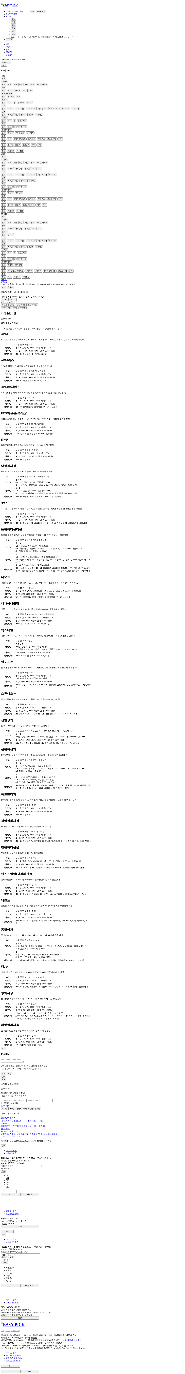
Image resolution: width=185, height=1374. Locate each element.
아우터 (4, 82)
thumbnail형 (6, 308)
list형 (15, 308)
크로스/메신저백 (29, 205)
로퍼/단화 (31, 139)
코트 (9, 85)
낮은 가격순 (21, 305)
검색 (32, 11)
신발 (3, 136)
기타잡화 (20, 151)
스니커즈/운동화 (20, 139)
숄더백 (10, 145)
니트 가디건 (20, 109)
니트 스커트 (65, 109)
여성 (8, 47)
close (4, 65)
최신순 (4, 305)
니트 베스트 (31, 109)
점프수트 (21, 103)
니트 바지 (75, 109)
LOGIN (9, 40)
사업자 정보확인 (74, 1340)
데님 (21, 85)
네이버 (4, 1263)
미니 (9, 103)
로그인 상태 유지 (11, 1103)
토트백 (17, 145)
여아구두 (29, 271)
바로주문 (5, 59)
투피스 (29, 103)
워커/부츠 (41, 139)
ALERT (9, 16)
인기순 (11, 305)
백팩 (33, 145)
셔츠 (18, 97)
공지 (13, 25)
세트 (3, 124)
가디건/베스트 (42, 85)
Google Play (6, 1136)
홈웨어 (10, 265)
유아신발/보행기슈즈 (15, 271)
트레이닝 (39, 115)
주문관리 (14, 59)
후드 (24, 91)
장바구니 (22, 59)
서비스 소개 (11, 1353)
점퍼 (32, 85)
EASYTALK (11, 14)
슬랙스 (23, 115)
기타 (60, 139)
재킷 (15, 85)
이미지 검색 (41, 11)
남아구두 (38, 271)
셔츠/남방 (18, 169)
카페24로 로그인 (23, 1124)
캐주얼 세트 (21, 127)
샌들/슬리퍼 (51, 139)
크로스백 (26, 145)
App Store (15, 1136)
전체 (13, 19)
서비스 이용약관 (13, 1355)
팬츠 (3, 112)
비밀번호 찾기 (12, 1153)
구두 (9, 139)
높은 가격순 (32, 305)
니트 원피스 (42, 109)
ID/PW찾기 (6, 1106)
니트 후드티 (53, 109)
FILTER (5, 299)
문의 (13, 28)
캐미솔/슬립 (20, 133)
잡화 (3, 148)
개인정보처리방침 (14, 1358)
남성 (8, 49)
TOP (3, 1080)
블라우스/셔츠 (7, 94)
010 (3, 1171)
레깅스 (30, 115)
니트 (3, 106)
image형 (23, 308)
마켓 (8, 44)
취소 (3, 1074)
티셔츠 (10, 91)
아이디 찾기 (11, 1151)
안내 (13, 31)
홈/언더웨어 (6, 130)
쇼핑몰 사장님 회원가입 (24, 1109)
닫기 (10, 1194)
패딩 (26, 85)
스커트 (4, 118)
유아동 (9, 52)
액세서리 (11, 151)
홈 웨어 (10, 133)
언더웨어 (30, 133)
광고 (13, 34)
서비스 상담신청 (13, 1361)
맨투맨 (17, 91)
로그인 (4, 1109)
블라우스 (11, 97)
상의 (3, 88)
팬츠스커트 (22, 121)
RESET (13, 299)
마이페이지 (6, 62)
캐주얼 (10, 115)
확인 (9, 1074)
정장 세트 (11, 127)
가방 (3, 142)
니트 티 (10, 109)
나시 (30, 91)
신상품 (9, 55)
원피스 (4, 100)
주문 (13, 22)
